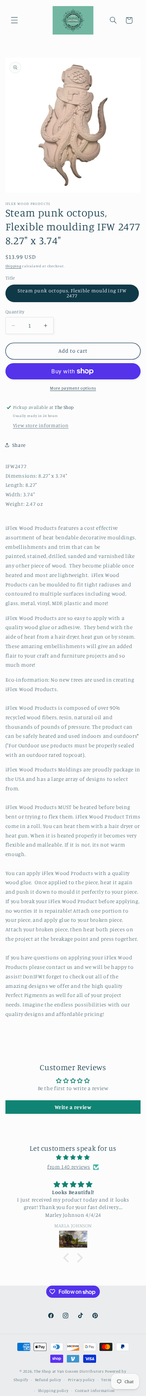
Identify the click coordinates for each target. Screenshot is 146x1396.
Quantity (14, 311)
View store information (41, 425)
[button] (14, 20)
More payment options (73, 388)
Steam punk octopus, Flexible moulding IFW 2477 (72, 293)
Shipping (13, 266)
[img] (73, 1157)
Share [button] (19, 445)
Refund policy (48, 1379)
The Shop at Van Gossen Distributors (69, 1371)
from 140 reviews (68, 1167)
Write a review (73, 1107)
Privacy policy (81, 1379)
